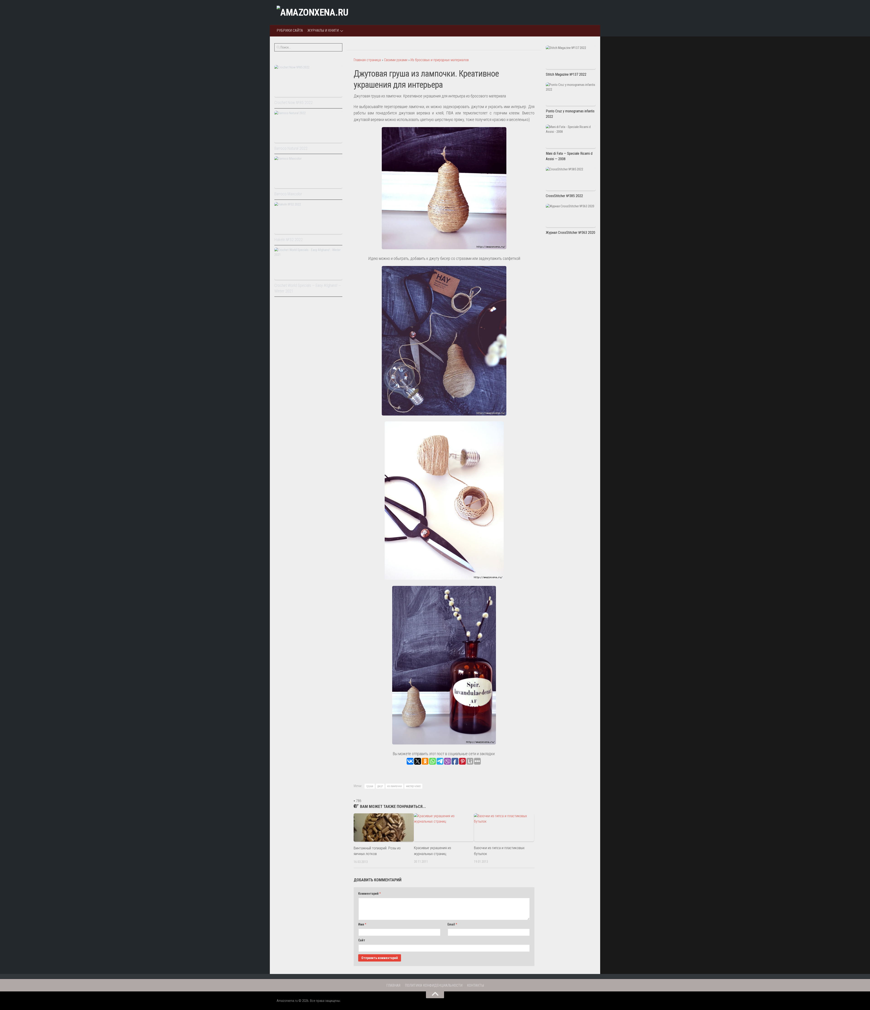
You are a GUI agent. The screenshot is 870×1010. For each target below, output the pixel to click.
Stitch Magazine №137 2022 (566, 74)
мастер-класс (413, 786)
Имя (362, 924)
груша (369, 786)
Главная (393, 985)
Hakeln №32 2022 (288, 239)
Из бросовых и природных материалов (440, 60)
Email (452, 924)
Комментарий (369, 893)
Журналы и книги (323, 30)
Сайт (361, 940)
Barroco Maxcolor (288, 193)
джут (380, 786)
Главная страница (367, 60)
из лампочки (394, 786)
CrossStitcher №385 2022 (564, 196)
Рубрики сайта (290, 30)
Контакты (475, 985)
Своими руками (395, 60)
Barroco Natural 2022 (290, 148)
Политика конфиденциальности (433, 985)
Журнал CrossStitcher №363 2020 (570, 232)
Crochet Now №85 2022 (293, 102)
